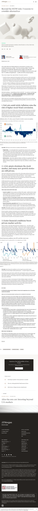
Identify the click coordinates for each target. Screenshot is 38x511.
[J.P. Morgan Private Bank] (6, 1)
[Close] (36, 509)
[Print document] (10, 49)
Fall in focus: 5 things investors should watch (17, 387)
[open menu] (35, 1)
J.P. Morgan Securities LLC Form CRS (21, 466)
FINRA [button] (6, 473)
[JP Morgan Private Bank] (7, 425)
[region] (19, 509)
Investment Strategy (5, 5)
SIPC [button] (9, 473)
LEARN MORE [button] (3, 462)
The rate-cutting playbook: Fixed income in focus (18, 383)
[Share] (4, 49)
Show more (3, 341)
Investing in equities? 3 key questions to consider (18, 379)
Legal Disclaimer (8, 479)
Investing (22, 349)
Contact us (19, 368)
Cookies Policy (23, 446)
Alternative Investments (6, 349)
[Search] (33, 1)
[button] (2, 454)
